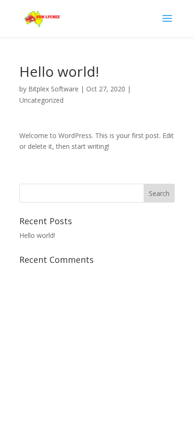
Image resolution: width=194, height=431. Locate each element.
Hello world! (37, 235)
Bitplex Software (53, 88)
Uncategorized (41, 100)
